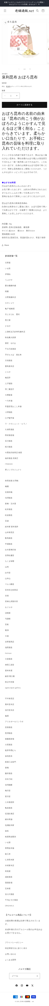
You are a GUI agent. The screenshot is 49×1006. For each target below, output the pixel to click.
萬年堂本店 (9, 704)
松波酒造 (8, 515)
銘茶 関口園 (10, 676)
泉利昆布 (8, 756)
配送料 (8, 86)
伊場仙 (8, 274)
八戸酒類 (8, 383)
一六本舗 (8, 401)
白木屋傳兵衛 (10, 550)
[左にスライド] (19, 69)
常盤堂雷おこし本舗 (13, 406)
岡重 (7, 291)
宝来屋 (8, 888)
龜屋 (7, 716)
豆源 (7, 521)
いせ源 (8, 842)
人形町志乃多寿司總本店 (15, 332)
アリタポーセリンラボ (14, 721)
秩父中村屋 (9, 682)
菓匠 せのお (10, 343)
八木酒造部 (9, 802)
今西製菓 (8, 395)
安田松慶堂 (9, 555)
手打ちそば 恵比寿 (13, 355)
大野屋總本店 (10, 297)
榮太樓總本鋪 (10, 285)
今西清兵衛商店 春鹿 (13, 452)
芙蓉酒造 (8, 727)
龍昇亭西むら (10, 750)
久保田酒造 (9, 429)
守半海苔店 (9, 698)
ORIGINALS (9, 906)
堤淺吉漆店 (9, 813)
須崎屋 (8, 613)
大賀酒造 (8, 659)
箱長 (7, 831)
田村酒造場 (9, 435)
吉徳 (7, 595)
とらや (8, 372)
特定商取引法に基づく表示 (16, 948)
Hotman (8, 653)
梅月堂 (8, 790)
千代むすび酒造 (11, 900)
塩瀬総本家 (9, 825)
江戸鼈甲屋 (9, 418)
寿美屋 (8, 871)
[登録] (37, 976)
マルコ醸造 (9, 584)
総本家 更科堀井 (11, 526)
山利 (7, 567)
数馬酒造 (8, 538)
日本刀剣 (8, 779)
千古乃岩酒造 (10, 349)
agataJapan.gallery (13, 688)
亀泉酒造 (8, 808)
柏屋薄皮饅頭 (10, 837)
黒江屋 (8, 320)
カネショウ (9, 303)
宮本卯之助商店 (11, 590)
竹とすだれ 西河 (12, 314)
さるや (8, 326)
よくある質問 (10, 960)
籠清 (7, 630)
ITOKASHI (9, 464)
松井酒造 (8, 509)
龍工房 (8, 854)
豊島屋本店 (9, 366)
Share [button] (6, 245)
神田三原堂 (9, 665)
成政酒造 (8, 877)
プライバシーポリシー (14, 942)
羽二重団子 (9, 389)
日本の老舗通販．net (27, 1001)
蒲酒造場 (8, 882)
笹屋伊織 (8, 492)
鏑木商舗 (8, 819)
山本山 (8, 578)
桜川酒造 (8, 447)
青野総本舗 (9, 848)
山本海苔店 (9, 532)
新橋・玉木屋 (10, 503)
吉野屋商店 (9, 642)
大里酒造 (8, 744)
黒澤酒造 (8, 733)
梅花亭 (8, 378)
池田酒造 (8, 647)
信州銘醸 (8, 785)
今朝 (7, 636)
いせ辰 (8, 268)
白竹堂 (8, 573)
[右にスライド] (30, 69)
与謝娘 (8, 619)
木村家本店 (9, 865)
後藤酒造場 (9, 739)
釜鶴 (7, 768)
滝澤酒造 (8, 498)
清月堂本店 (9, 710)
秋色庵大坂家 (10, 337)
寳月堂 (8, 796)
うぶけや (8, 280)
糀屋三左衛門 (10, 762)
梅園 (7, 486)
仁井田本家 (9, 860)
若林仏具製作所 (11, 601)
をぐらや (8, 607)
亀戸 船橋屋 (10, 308)
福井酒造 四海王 (11, 458)
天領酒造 (8, 360)
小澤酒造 (8, 412)
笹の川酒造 (9, 894)
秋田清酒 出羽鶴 (11, 481)
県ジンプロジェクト (13, 470)
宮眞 (7, 624)
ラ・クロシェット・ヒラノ (16, 424)
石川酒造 (8, 441)
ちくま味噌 (9, 561)
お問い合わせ (10, 954)
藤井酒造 (8, 773)
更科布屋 (8, 670)
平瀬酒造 (8, 544)
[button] (5, 10)
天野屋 (8, 263)
